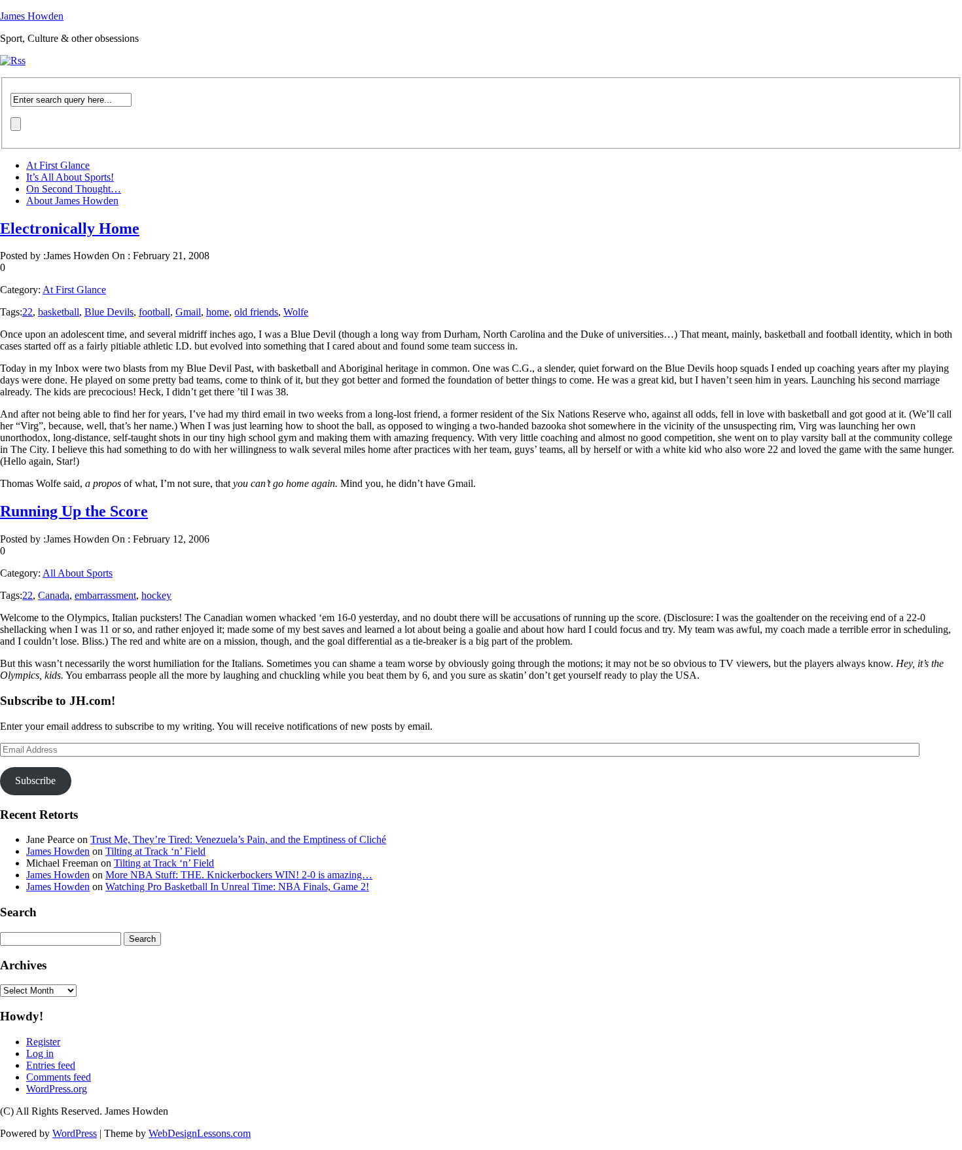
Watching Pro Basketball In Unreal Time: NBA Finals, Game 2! (237, 886)
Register (43, 1041)
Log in (40, 1053)
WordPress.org (56, 1088)
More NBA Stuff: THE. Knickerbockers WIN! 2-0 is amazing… (238, 874)
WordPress (74, 1133)
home (217, 311)
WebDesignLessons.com (200, 1133)
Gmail (188, 311)
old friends (256, 311)
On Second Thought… (73, 188)
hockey (156, 595)
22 (27, 311)
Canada (53, 595)
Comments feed (58, 1077)
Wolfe (295, 311)
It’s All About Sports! (70, 177)
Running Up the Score (74, 511)
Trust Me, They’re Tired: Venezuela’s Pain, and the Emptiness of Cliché (238, 839)
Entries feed (50, 1065)
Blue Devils (109, 311)
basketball (58, 311)
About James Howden (72, 200)
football (154, 311)
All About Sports (78, 573)
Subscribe (35, 780)
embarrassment (105, 595)
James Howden (31, 16)
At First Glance (58, 165)
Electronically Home (69, 228)
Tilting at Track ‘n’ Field (155, 851)
